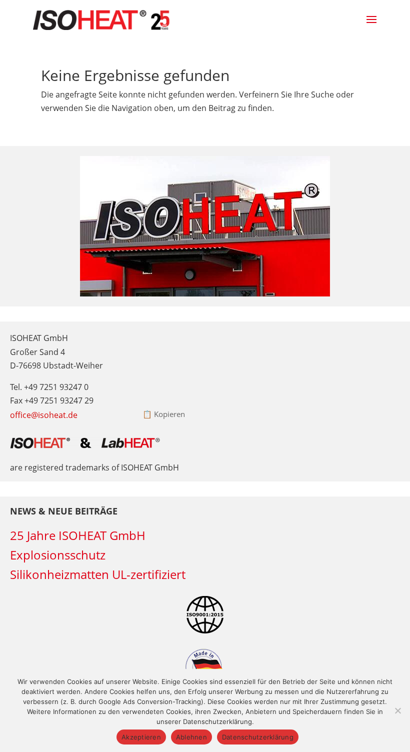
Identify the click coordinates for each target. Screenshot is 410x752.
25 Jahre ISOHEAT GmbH (78, 535)
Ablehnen (191, 737)
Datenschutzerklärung (258, 737)
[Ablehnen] (397, 711)
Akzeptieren (141, 737)
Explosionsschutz (58, 554)
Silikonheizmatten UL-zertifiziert (98, 574)
